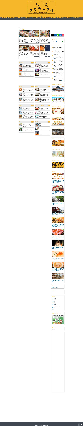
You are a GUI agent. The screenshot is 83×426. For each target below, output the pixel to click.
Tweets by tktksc (55, 287)
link (56, 54)
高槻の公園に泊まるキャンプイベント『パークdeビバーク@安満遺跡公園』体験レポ (44, 75)
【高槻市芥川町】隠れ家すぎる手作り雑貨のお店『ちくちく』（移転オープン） (34, 40)
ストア (38, 42)
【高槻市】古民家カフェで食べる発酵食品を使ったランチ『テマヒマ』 (44, 54)
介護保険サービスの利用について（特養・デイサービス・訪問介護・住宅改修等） (28, 125)
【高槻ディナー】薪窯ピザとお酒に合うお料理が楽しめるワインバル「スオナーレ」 (28, 90)
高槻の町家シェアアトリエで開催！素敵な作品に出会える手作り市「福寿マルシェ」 (44, 66)
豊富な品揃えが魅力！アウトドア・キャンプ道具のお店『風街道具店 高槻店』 (44, 95)
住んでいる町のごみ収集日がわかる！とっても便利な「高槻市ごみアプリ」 (28, 130)
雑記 (52, 309)
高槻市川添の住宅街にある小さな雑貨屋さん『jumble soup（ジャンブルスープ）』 (44, 90)
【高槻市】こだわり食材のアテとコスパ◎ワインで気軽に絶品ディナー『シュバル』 (28, 75)
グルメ (27, 42)
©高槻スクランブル (38, 425)
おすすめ (53, 298)
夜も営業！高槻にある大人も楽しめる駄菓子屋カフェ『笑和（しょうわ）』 (44, 40)
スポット (53, 304)
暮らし (53, 307)
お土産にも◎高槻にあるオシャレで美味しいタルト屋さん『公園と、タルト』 (23, 40)
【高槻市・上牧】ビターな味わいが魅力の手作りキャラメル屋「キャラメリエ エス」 (28, 100)
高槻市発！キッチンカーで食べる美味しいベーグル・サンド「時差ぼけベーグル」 (28, 95)
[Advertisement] (34, 23)
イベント (53, 299)
